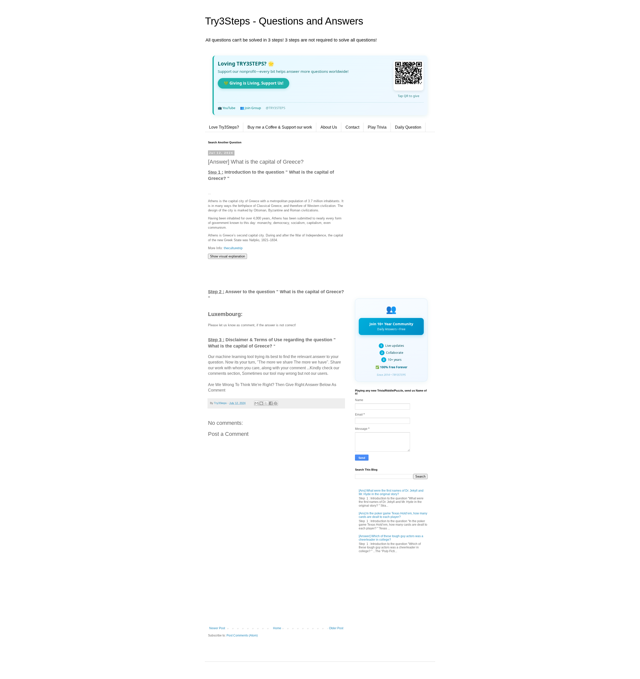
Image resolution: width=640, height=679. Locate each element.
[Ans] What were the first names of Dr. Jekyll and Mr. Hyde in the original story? (391, 492)
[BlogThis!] (261, 403)
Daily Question (408, 127)
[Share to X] (266, 403)
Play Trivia (377, 127)
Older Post (336, 628)
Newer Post (217, 628)
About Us (328, 127)
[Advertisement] (276, 585)
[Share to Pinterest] (275, 403)
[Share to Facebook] (270, 403)
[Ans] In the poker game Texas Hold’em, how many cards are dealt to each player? (393, 515)
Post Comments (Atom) (242, 635)
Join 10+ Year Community (391, 326)
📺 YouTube (226, 108)
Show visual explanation (227, 256)
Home (277, 628)
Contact (352, 127)
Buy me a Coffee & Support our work (280, 127)
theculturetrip (233, 248)
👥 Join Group (250, 108)
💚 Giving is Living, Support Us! (253, 83)
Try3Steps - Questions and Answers (284, 21)
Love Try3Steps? (224, 127)
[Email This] (256, 403)
